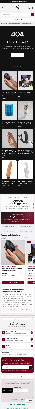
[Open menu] (2, 8)
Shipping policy (30, 397)
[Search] (32, 14)
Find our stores (25, 310)
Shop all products (9, 310)
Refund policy (6, 397)
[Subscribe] (31, 367)
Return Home (17, 55)
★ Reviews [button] (33, 206)
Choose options (13, 282)
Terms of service (22, 397)
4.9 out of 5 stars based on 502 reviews (17, 408)
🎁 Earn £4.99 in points (8, 275)
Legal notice (23, 399)
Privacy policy (13, 397)
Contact (4, 354)
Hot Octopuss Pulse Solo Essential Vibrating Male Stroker (12, 269)
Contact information (14, 399)
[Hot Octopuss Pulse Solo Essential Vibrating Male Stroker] (13, 252)
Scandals (19, 395)
